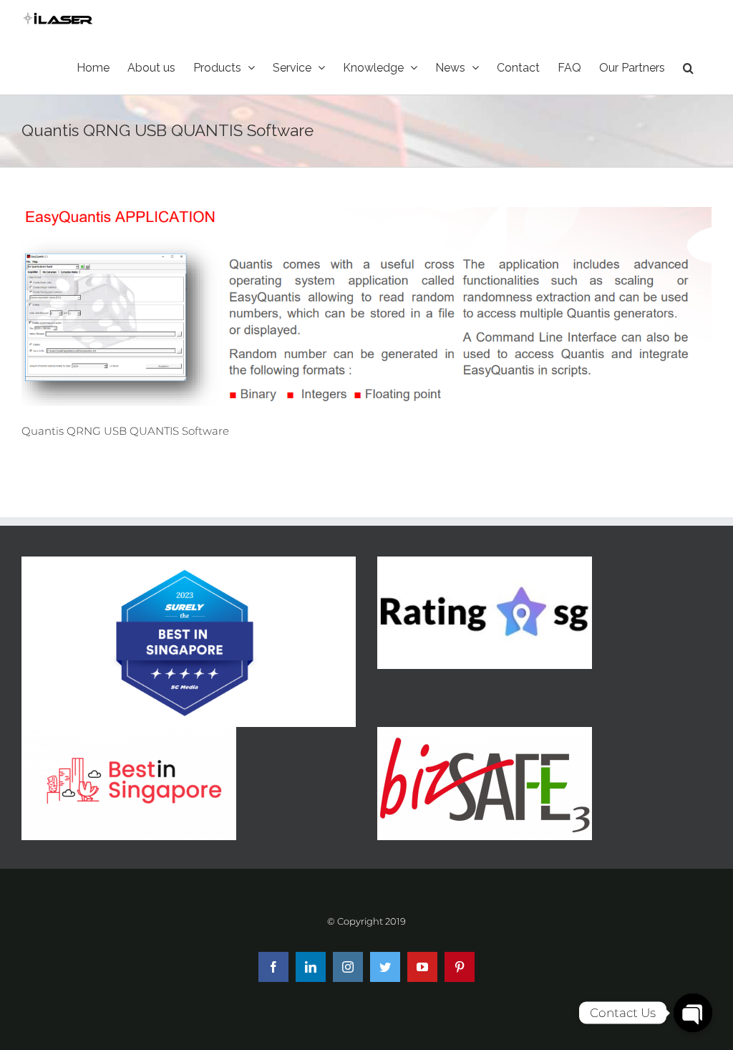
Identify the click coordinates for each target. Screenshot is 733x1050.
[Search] (688, 68)
